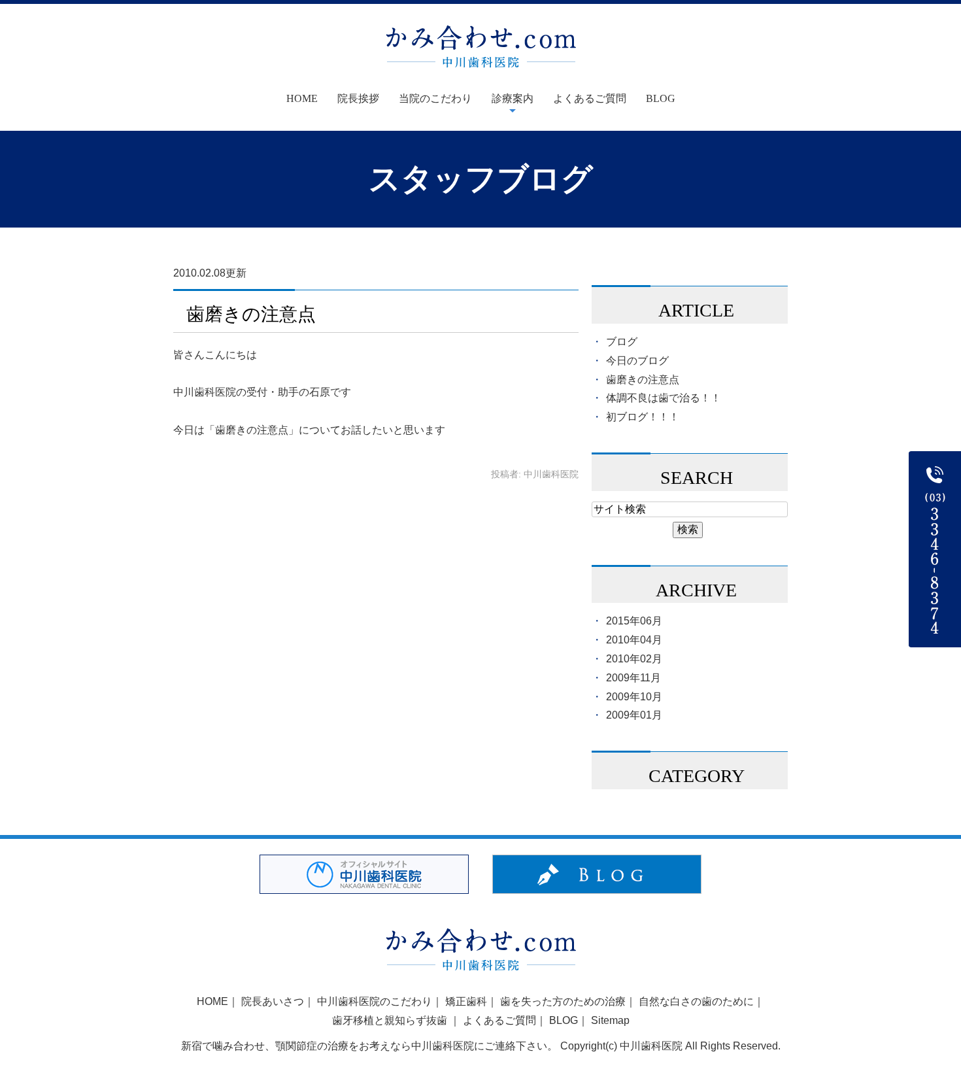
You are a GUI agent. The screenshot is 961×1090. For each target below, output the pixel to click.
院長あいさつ (272, 1001)
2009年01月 (634, 715)
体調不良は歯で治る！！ (663, 397)
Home (302, 98)
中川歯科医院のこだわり (374, 1001)
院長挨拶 (358, 98)
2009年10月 (634, 696)
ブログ (621, 341)
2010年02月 (634, 658)
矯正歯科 (466, 1001)
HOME (212, 1001)
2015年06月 (634, 620)
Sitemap (610, 1020)
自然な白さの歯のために (696, 1001)
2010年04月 (634, 639)
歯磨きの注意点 (251, 314)
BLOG (660, 98)
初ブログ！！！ (642, 416)
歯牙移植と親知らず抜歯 (391, 1020)
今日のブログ (637, 360)
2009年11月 (633, 677)
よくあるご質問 (589, 98)
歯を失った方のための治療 (563, 1001)
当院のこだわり (435, 98)
